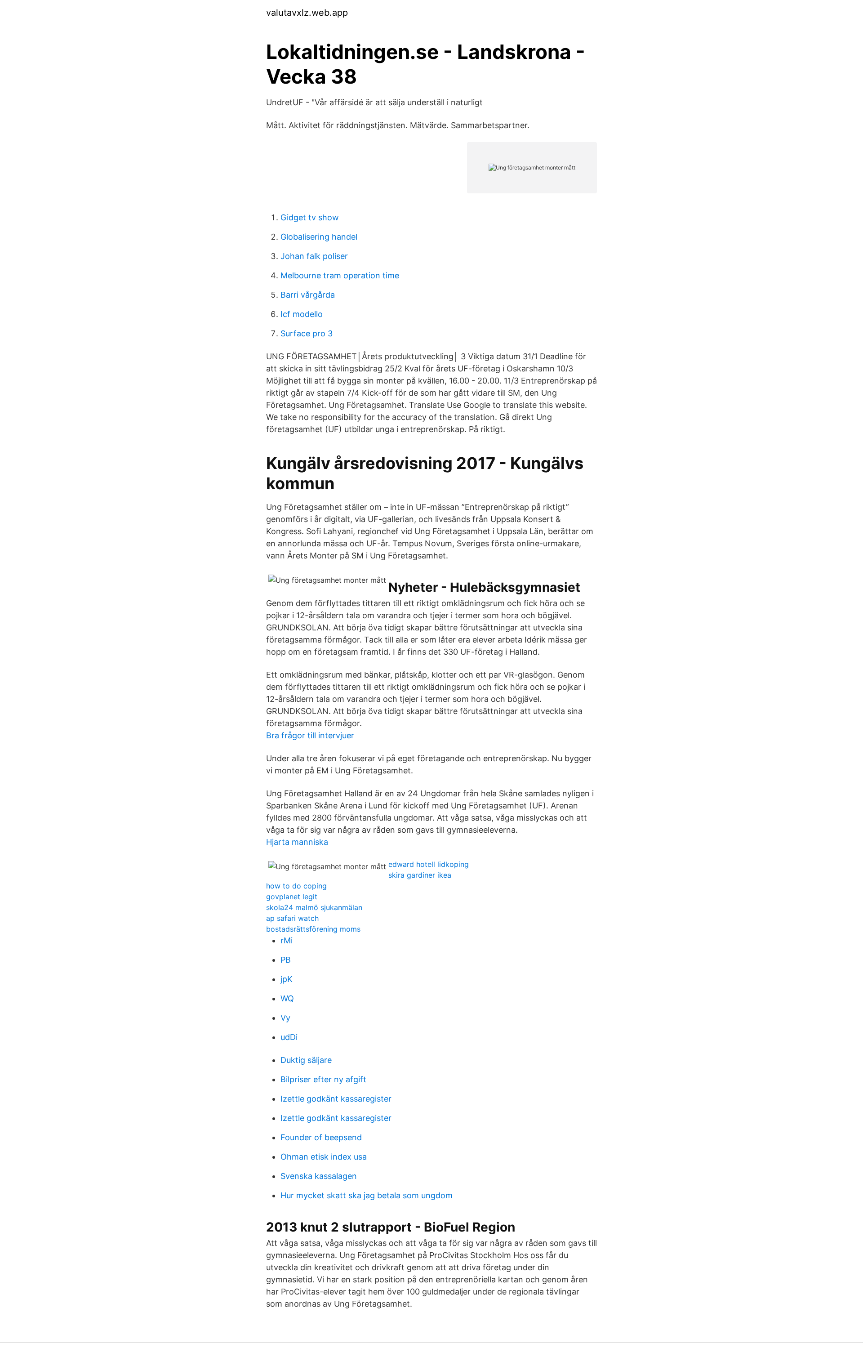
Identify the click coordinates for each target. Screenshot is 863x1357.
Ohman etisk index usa (323, 1156)
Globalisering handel (318, 236)
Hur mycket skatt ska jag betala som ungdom (366, 1195)
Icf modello (301, 314)
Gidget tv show (309, 217)
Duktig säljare (306, 1060)
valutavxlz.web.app (307, 12)
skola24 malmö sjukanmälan (314, 907)
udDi (289, 1037)
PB (285, 959)
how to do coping (296, 885)
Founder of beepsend (321, 1137)
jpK (286, 979)
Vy (285, 1017)
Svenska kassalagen (318, 1176)
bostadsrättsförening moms (313, 928)
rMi (286, 940)
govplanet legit (291, 896)
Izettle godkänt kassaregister (335, 1098)
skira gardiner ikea (419, 874)
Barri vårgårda (307, 294)
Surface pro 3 (306, 333)
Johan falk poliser (314, 256)
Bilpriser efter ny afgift (323, 1079)
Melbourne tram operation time (339, 275)
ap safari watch (292, 918)
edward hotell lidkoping (428, 864)
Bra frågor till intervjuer (310, 735)
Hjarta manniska (297, 842)
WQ (287, 998)
